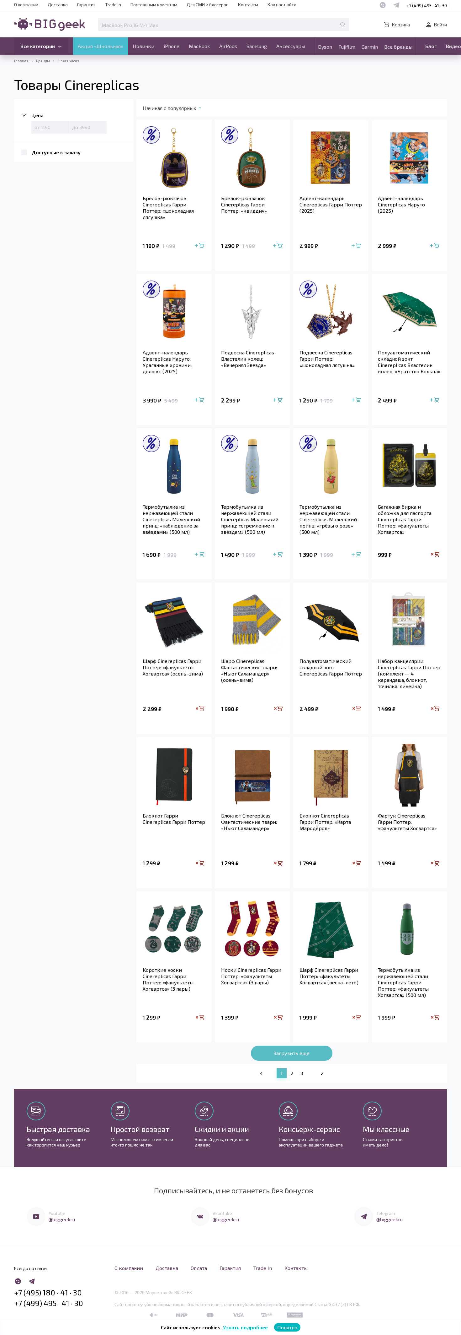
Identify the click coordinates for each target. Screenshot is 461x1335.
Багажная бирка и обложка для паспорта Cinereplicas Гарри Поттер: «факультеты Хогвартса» (405, 519)
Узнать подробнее (245, 1327)
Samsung (256, 46)
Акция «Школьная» (100, 46)
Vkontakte (223, 1213)
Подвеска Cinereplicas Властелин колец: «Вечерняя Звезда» (247, 358)
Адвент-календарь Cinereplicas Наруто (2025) (401, 204)
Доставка (58, 4)
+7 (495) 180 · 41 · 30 (48, 1292)
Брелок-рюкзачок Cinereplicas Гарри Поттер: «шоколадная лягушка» (168, 207)
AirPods (228, 46)
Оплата (199, 1268)
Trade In (113, 4)
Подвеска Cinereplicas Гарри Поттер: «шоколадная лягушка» (327, 358)
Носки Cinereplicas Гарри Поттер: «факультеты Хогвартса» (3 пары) (251, 976)
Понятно (287, 1327)
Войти (440, 24)
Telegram (385, 1213)
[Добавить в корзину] (200, 246)
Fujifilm (346, 47)
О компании (26, 4)
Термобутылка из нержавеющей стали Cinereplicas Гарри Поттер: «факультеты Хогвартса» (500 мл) (403, 982)
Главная (21, 60)
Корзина (401, 24)
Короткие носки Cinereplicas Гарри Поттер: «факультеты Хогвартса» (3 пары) (168, 979)
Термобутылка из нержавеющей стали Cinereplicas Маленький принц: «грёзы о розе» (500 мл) (328, 519)
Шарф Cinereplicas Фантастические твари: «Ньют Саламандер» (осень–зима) (249, 670)
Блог (431, 46)
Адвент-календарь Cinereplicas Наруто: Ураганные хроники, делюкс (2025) (167, 361)
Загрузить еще (292, 1053)
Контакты (248, 4)
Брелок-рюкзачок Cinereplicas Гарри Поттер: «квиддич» (244, 204)
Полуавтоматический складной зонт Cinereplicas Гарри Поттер (330, 667)
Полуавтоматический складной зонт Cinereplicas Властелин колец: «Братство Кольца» (409, 361)
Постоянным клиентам (153, 4)
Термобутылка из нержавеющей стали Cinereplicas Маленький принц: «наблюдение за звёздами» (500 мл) (171, 519)
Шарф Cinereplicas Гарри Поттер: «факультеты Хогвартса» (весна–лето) (328, 976)
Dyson (325, 47)
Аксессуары (290, 46)
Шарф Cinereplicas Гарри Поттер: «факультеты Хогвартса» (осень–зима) (173, 667)
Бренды (43, 60)
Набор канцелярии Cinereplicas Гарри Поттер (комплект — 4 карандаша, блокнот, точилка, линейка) (409, 673)
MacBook (199, 46)
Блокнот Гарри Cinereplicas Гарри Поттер (174, 818)
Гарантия (86, 4)
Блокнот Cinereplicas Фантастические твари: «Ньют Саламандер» (249, 821)
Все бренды (398, 47)
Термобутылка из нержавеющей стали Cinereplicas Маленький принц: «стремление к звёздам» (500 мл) (249, 519)
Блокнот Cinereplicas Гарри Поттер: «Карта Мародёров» (325, 821)
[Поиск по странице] (343, 24)
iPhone (171, 46)
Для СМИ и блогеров (208, 4)
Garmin (370, 47)
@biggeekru (62, 1219)
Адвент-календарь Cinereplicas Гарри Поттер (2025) (330, 204)
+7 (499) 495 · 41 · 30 (426, 5)
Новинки (143, 46)
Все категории (37, 46)
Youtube (57, 1213)
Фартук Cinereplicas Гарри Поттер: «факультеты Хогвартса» (407, 821)
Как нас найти (282, 4)
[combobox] (178, 109)
